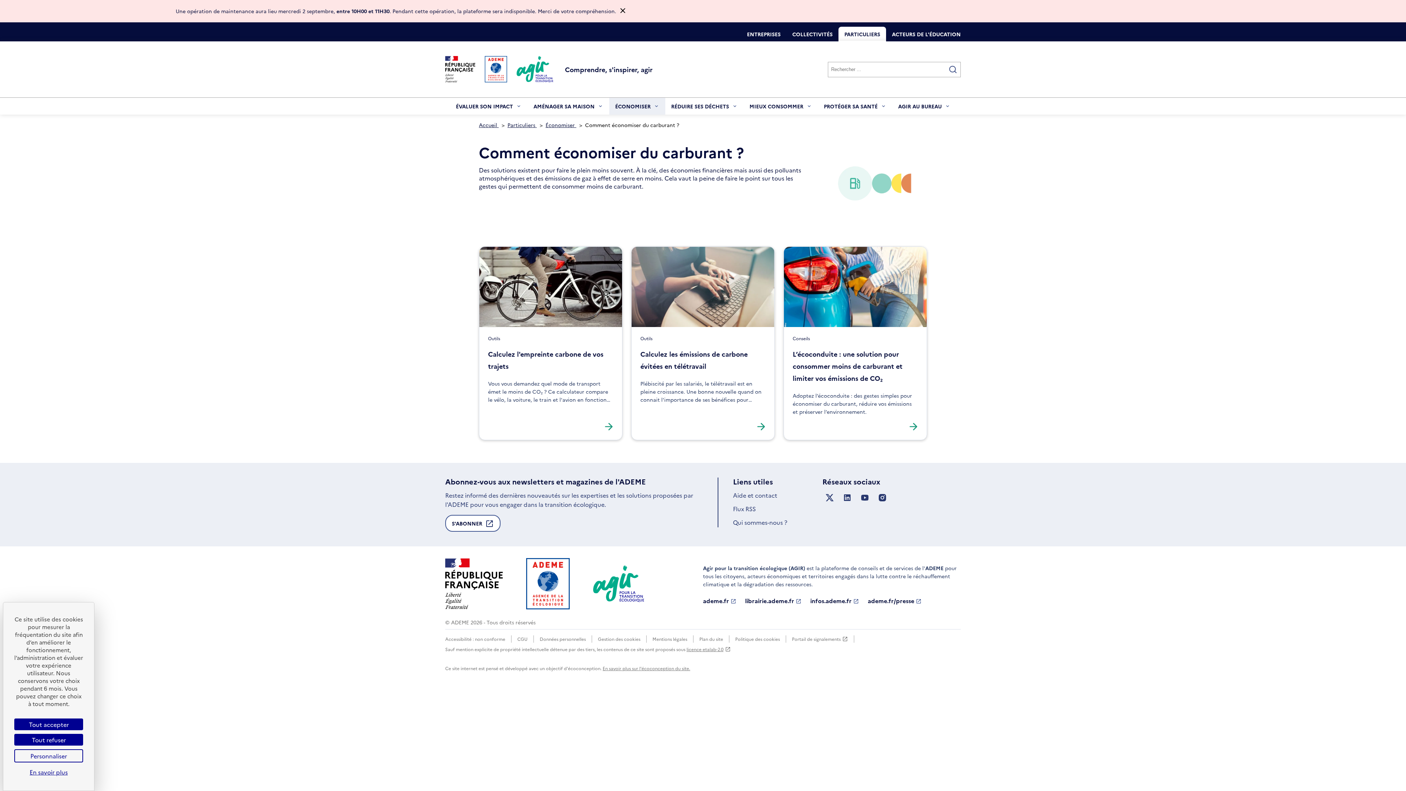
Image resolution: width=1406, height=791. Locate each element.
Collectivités (812, 34)
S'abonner (467, 526)
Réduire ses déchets (700, 109)
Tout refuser (49, 740)
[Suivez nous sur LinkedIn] (847, 497)
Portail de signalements (816, 639)
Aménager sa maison (564, 109)
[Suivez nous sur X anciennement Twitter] (830, 498)
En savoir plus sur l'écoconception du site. (646, 668)
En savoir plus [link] (49, 772)
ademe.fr (716, 601)
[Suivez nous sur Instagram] (882, 498)
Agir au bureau (920, 109)
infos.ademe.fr (831, 601)
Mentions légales (669, 639)
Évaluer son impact (484, 109)
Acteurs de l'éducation (926, 34)
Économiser (633, 109)
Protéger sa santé (851, 109)
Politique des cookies (757, 639)
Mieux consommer (776, 109)
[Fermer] (622, 11)
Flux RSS (744, 509)
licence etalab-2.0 (705, 649)
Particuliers (862, 34)
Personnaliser (48, 756)
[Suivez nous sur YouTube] (864, 498)
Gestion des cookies (619, 639)
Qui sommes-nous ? (760, 522)
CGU (522, 639)
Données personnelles (563, 639)
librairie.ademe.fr (769, 601)
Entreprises (764, 34)
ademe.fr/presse (891, 601)
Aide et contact (755, 495)
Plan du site (711, 639)
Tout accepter (49, 724)
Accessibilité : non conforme (475, 639)
